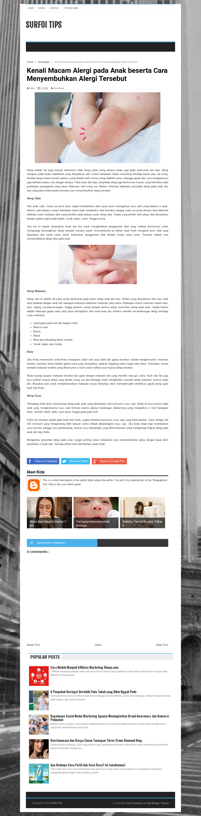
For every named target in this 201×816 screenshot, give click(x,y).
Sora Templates (134, 803)
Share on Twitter (78, 461)
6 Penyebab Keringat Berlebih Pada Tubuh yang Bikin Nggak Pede (93, 691)
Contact (54, 8)
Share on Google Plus (112, 461)
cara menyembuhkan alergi (85, 190)
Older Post (162, 644)
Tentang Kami (71, 8)
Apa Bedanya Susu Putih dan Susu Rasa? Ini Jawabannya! (87, 765)
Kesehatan (59, 88)
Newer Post (33, 644)
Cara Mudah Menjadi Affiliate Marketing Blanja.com (84, 667)
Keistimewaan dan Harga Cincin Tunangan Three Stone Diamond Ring (96, 740)
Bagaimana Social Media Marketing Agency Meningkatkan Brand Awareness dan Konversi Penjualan (109, 718)
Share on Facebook (46, 461)
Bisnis (41, 8)
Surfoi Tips (44, 25)
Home (31, 8)
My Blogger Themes (158, 803)
